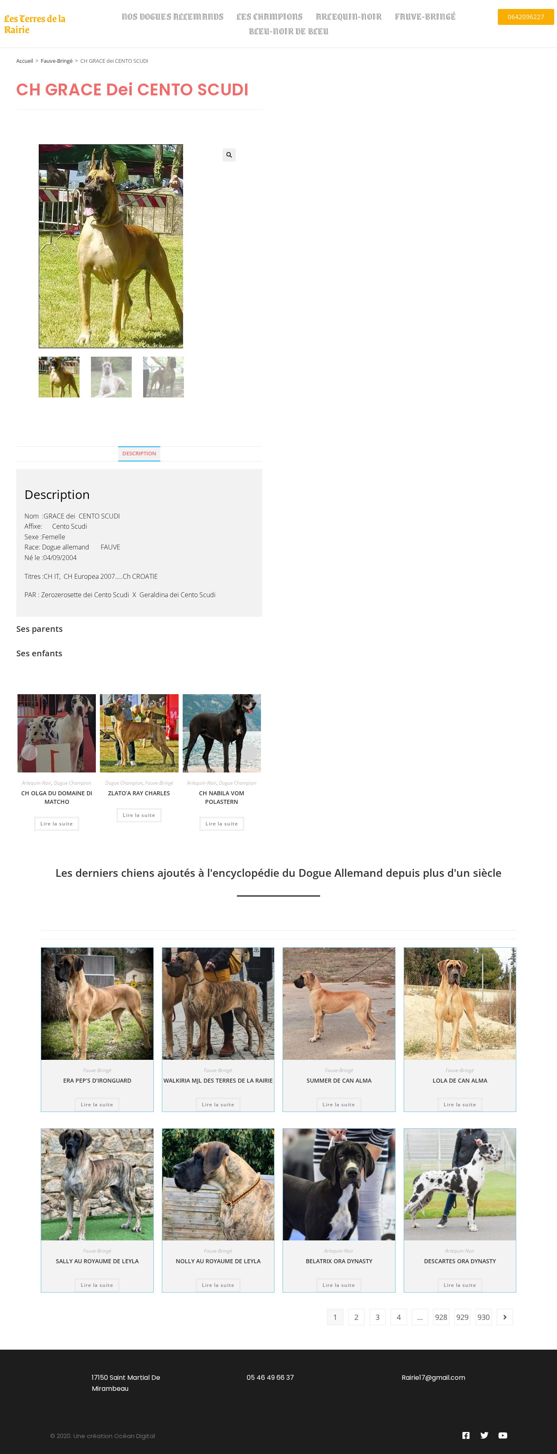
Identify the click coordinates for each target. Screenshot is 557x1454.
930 (483, 1317)
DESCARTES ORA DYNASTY (460, 1261)
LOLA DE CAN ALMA (460, 1080)
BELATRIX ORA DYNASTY (339, 1261)
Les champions (270, 16)
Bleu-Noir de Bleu (289, 31)
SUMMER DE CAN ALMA (339, 1080)
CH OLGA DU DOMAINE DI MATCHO (56, 797)
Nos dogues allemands (172, 16)
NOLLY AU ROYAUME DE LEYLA (218, 1261)
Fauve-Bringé (425, 16)
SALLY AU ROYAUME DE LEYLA (97, 1261)
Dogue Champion (72, 782)
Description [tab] (139, 453)
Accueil (24, 60)
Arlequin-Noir (349, 16)
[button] (229, 154)
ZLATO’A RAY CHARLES (139, 793)
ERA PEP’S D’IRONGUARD (97, 1080)
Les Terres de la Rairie (35, 23)
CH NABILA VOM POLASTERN (221, 797)
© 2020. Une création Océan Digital (102, 1436)
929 (462, 1317)
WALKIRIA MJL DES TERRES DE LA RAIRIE (218, 1080)
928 (441, 1317)
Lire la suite (56, 823)
